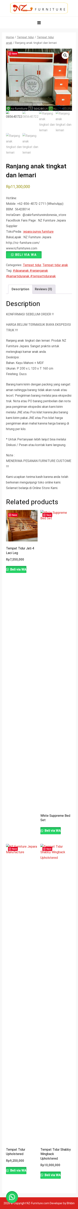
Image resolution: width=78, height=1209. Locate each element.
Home (10, 37)
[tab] (20, 289)
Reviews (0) (43, 289)
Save (14, 53)
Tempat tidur (25, 37)
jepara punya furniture (38, 231)
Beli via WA (26, 255)
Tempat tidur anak (55, 265)
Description (20, 289)
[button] (65, 55)
